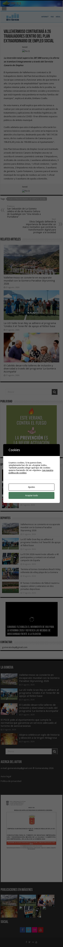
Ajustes (31, 487)
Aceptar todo (31, 495)
